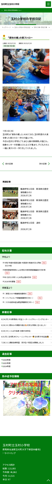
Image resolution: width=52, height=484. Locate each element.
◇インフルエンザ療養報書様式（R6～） (22, 298)
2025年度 (7, 363)
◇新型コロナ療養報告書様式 (17, 293)
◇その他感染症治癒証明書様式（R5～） (21, 302)
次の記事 (43, 163)
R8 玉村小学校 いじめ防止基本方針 (20, 277)
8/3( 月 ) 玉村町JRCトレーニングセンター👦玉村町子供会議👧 (25, 336)
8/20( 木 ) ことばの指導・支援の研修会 (15, 331)
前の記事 (9, 163)
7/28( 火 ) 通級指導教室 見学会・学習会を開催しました (22, 342)
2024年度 (7, 366)
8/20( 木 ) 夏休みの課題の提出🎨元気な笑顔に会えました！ (23, 325)
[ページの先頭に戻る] (48, 480)
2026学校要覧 (12, 281)
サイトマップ (10, 453)
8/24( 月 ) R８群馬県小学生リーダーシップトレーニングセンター (25, 319)
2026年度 (7, 359)
